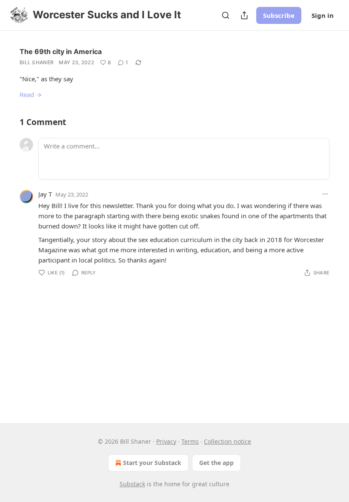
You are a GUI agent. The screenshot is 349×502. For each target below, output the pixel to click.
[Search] (225, 15)
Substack (132, 484)
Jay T (45, 194)
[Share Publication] (244, 15)
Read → (31, 94)
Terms (190, 441)
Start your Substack (152, 463)
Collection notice (227, 441)
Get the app (216, 463)
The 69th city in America (61, 51)
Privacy (166, 441)
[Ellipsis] (325, 194)
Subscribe (279, 15)
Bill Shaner (37, 62)
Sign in (323, 15)
